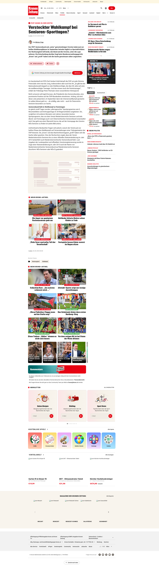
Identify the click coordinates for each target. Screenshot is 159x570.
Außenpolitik (40, 18)
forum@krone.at (73, 382)
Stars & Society (70, 13)
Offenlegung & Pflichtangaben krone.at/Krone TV (43, 537)
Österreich (50, 13)
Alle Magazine (110, 496)
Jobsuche (94, 1)
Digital (98, 13)
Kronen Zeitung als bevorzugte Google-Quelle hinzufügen (57, 73)
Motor (104, 13)
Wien (56, 13)
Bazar (101, 1)
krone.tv (112, 13)
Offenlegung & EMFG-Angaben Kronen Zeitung (71, 537)
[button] (107, 13)
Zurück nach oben (71, 563)
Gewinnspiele (68, 1)
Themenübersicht (79, 380)
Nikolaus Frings (39, 42)
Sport (79, 13)
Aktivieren (77, 73)
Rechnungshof (35, 261)
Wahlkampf (45, 261)
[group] (35, 352)
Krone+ (42, 13)
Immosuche (86, 1)
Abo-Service (33, 546)
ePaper (51, 1)
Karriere (106, 542)
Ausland (91, 13)
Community (59, 1)
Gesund (85, 13)
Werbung (99, 542)
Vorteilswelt (43, 1)
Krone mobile (77, 1)
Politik (62, 13)
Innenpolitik (32, 18)
